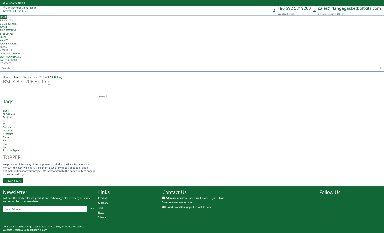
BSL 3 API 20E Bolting (50, 77)
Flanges (5, 37)
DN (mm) (8, 117)
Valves (4, 40)
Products (6, 20)
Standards (29, 77)
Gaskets (5, 27)
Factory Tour (9, 60)
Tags (16, 77)
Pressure (8, 134)
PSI (5, 143)
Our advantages (10, 56)
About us (6, 50)
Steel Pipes (7, 33)
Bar (5, 147)
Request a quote (13, 180)
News (3, 47)
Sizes (6, 110)
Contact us (7, 63)
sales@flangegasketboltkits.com (349, 8)
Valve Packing (9, 43)
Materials (8, 130)
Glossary (103, 202)
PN (4, 140)
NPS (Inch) (9, 114)
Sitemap (102, 217)
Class (6, 137)
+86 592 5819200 (294, 8)
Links (101, 212)
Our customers (10, 53)
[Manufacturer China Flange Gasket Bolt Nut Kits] (21, 10)
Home (3, 17)
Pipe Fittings (8, 30)
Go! (92, 208)
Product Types (11, 150)
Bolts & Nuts (8, 23)
